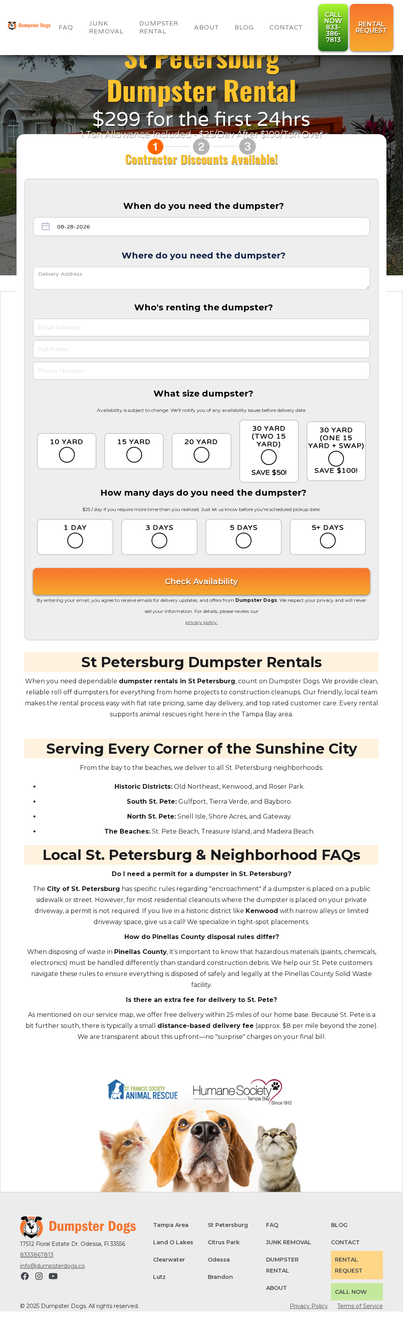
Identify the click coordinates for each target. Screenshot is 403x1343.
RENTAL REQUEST (348, 1265)
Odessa (219, 1259)
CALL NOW (351, 1291)
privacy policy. (201, 622)
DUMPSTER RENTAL (282, 1265)
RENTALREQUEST (371, 27)
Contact (286, 27)
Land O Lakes (173, 1242)
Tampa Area (171, 1225)
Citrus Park (224, 1242)
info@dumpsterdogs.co (52, 1265)
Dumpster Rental (158, 27)
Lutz (159, 1276)
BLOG (244, 27)
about (206, 27)
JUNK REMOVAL (106, 27)
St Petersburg (228, 1225)
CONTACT (345, 1242)
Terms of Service (360, 1306)
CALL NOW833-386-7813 (333, 27)
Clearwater (169, 1259)
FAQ (66, 27)
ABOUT (276, 1287)
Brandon (220, 1276)
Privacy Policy (309, 1306)
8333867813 (37, 1254)
